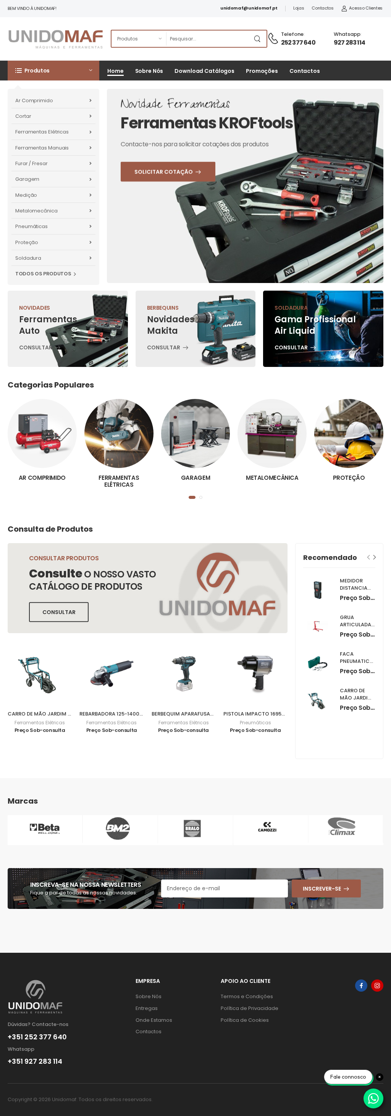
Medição (26, 195)
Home (115, 71)
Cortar (23, 116)
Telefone (292, 34)
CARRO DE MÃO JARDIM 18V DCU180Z (54, 713)
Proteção (26, 242)
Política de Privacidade (249, 1008)
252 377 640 (298, 42)
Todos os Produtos (43, 273)
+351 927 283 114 (35, 1061)
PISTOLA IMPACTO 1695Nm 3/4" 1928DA (272, 713)
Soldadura (28, 258)
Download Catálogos (204, 71)
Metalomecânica (36, 210)
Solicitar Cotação (179, 227)
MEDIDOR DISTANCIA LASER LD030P (357, 588)
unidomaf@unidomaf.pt (249, 8)
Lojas (298, 8)
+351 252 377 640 (37, 1037)
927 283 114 (349, 42)
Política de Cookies (245, 1020)
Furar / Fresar (31, 163)
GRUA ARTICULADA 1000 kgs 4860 (355, 628)
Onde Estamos (154, 1020)
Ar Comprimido (34, 100)
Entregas (147, 1008)
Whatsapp (347, 34)
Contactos (322, 8)
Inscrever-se (322, 888)
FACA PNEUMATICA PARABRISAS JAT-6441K (356, 664)
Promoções (262, 71)
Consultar (35, 348)
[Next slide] (375, 557)
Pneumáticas (31, 226)
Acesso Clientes (366, 8)
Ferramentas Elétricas (42, 131)
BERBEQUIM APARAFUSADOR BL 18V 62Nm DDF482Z (214, 713)
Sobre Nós (149, 71)
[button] (53, 70)
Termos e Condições (247, 996)
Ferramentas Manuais (42, 147)
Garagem (27, 179)
